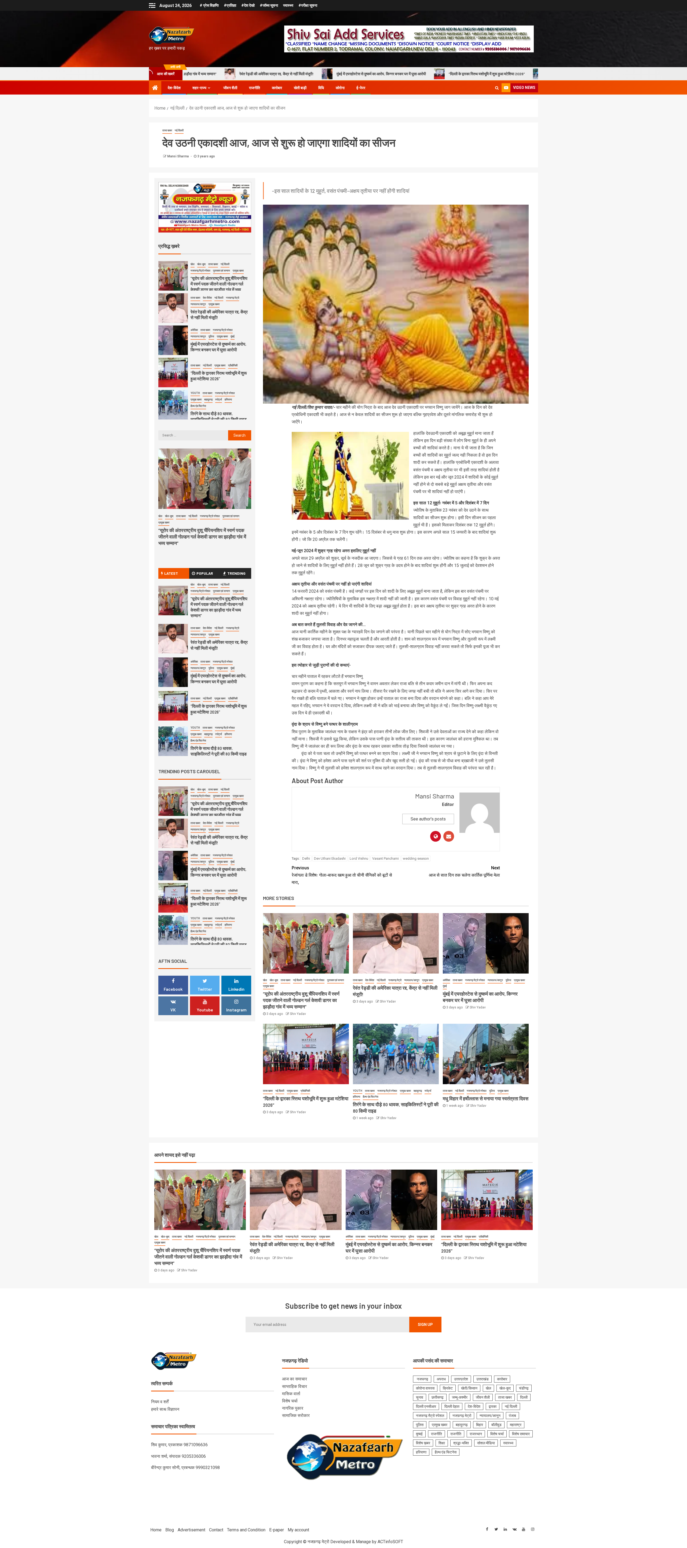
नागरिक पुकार (292, 1408)
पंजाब (512, 1415)
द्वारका (492, 1406)
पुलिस (508, 980)
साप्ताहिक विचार (294, 1386)
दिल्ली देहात (451, 1406)
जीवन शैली (230, 88)
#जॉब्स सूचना (269, 5)
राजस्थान (476, 1434)
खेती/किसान (469, 1388)
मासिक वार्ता (291, 1393)
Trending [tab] (236, 573)
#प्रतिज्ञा (230, 5)
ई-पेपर (360, 88)
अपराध (441, 1379)
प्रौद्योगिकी (305, 1090)
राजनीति (254, 88)
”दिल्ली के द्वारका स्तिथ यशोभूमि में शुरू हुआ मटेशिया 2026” (357, 73)
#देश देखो (248, 5)
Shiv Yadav (298, 1014)
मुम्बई (419, 1434)
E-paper (276, 1529)
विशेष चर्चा (290, 1401)
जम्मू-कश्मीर (459, 1397)
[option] (204, 277)
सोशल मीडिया (486, 1443)
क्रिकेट (448, 1388)
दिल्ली (524, 1397)
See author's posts (428, 819)
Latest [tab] (171, 573)
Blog (169, 1529)
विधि (321, 88)
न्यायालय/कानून (411, 980)
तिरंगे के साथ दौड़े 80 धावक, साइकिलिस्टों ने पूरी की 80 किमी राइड (461, 73)
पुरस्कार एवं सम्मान (335, 980)
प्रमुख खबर (268, 986)
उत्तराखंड (482, 1379)
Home (156, 1529)
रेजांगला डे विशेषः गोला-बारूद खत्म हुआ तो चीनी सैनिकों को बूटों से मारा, (342, 875)
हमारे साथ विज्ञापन (165, 1409)
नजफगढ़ (422, 1379)
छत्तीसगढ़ (438, 1397)
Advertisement (191, 1529)
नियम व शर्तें (160, 1401)
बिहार (479, 1425)
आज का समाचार (294, 1378)
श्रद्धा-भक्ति (461, 1443)
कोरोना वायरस (425, 1388)
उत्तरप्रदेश (461, 1379)
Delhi (306, 858)
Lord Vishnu (359, 858)
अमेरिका (446, 980)
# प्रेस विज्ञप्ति (209, 5)
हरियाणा (356, 1096)
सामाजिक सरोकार (296, 1415)
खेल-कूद (274, 980)
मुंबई (445, 986)
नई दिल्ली (179, 130)
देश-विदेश (174, 88)
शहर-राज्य (199, 88)
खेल (265, 980)
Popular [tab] (204, 573)
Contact (216, 1529)
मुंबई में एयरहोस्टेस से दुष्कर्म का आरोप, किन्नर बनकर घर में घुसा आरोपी (252, 73)
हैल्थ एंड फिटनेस (370, 1096)
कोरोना (340, 88)
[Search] (497, 88)
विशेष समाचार (521, 1434)
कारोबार (277, 88)
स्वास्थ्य (288, 5)
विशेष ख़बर (423, 1443)
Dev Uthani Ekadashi (330, 858)
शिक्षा (441, 1443)
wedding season (416, 858)
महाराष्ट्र (515, 1425)
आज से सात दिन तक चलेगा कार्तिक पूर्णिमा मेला (464, 871)
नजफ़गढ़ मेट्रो (394, 980)
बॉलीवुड (496, 1425)
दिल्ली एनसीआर (426, 1406)
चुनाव (419, 1397)
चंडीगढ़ (524, 1388)
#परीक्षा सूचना (307, 5)
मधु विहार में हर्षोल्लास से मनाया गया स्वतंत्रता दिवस (485, 1098)
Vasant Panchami (385, 858)
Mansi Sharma (178, 156)
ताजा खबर (167, 130)
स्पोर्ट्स (428, 1090)
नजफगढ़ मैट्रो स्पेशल (314, 980)
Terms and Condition (246, 1529)
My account (298, 1529)
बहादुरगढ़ (418, 1090)
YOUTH (357, 1090)
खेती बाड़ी (300, 88)
